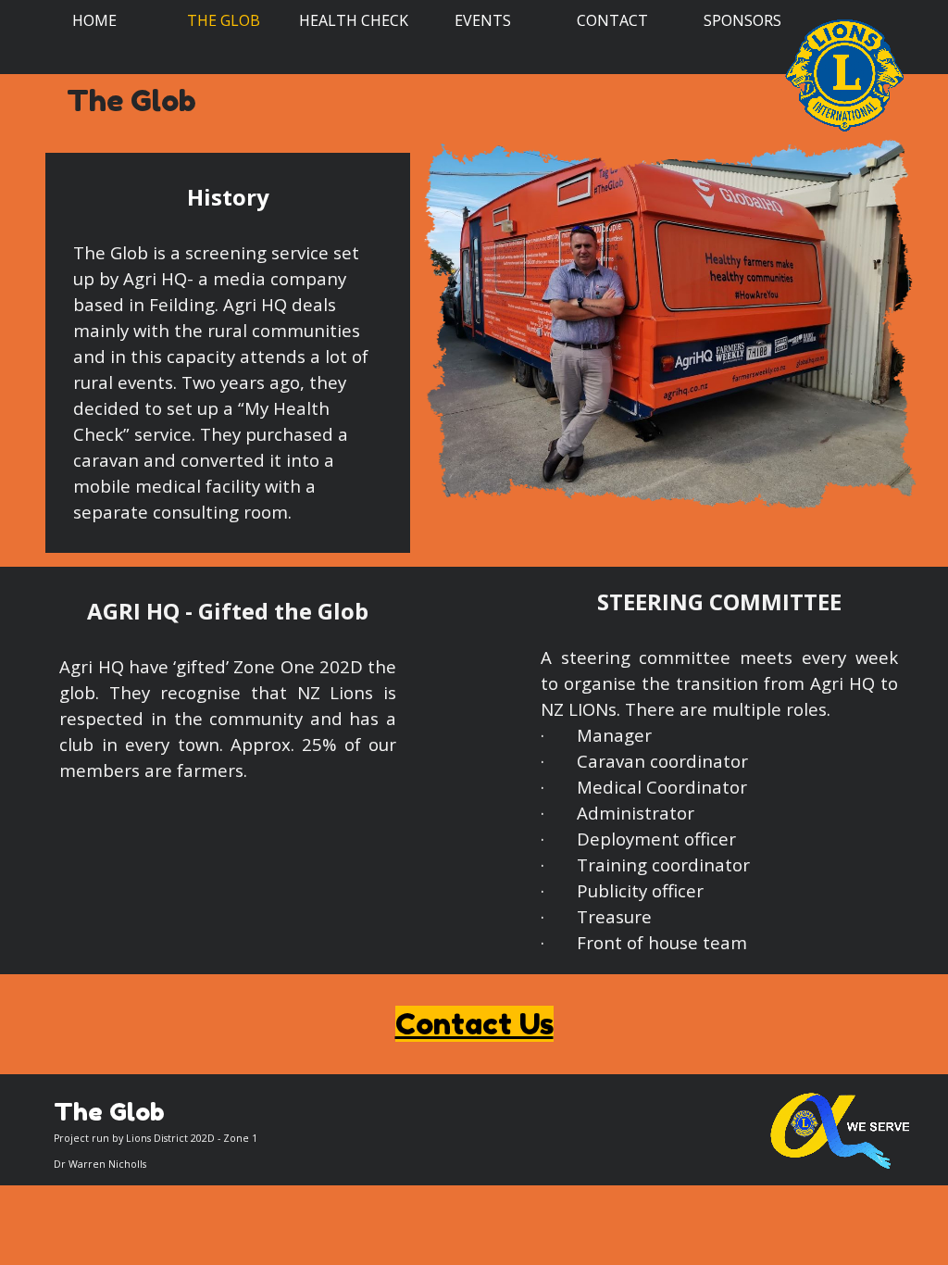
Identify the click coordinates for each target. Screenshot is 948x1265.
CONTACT (612, 20)
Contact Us (474, 1024)
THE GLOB (223, 20)
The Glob (131, 100)
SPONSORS (742, 20)
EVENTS (483, 20)
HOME (94, 20)
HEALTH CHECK (353, 20)
